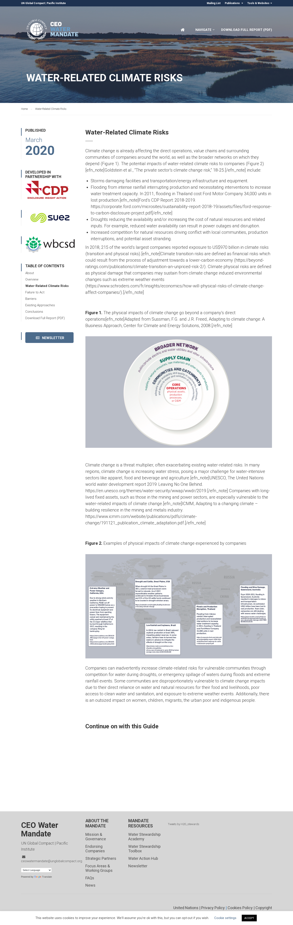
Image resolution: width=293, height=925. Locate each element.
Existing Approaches (40, 305)
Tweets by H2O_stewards (183, 824)
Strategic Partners (100, 858)
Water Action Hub (143, 858)
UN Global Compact (33, 3)
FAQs (89, 878)
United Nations (185, 907)
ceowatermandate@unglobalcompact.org (51, 861)
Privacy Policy (213, 907)
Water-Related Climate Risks (47, 286)
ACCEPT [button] (249, 918)
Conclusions (34, 312)
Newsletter (51, 338)
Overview (31, 279)
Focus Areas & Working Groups (99, 868)
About (29, 273)
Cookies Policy (240, 907)
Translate (47, 876)
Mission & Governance (95, 836)
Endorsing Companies (95, 848)
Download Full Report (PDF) (246, 30)
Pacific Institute (56, 3)
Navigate (203, 30)
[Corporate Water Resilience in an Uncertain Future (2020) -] (53, 32)
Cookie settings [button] (225, 918)
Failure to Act (34, 292)
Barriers (30, 299)
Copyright (263, 907)
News (90, 885)
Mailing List (214, 3)
